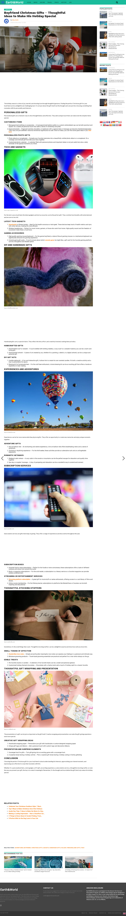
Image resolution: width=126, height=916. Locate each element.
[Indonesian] (117, 122)
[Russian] (107, 125)
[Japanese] (101, 125)
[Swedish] (113, 125)
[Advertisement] (48, 89)
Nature (42, 2)
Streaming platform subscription (19, 579)
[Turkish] (120, 125)
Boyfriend (27, 847)
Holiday (64, 847)
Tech (82, 847)
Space (57, 2)
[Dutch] (104, 122)
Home (29, 2)
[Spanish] (110, 125)
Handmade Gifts (55, 847)
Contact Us (102, 913)
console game (49, 240)
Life (70, 2)
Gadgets (46, 847)
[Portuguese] (104, 125)
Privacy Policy (93, 913)
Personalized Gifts (73, 847)
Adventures (19, 847)
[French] (110, 122)
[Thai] (117, 125)
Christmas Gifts (36, 847)
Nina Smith (15, 20)
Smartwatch (13, 224)
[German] (113, 122)
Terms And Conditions (114, 913)
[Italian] (120, 122)
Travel (49, 2)
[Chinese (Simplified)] (101, 122)
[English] (107, 122)
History (64, 2)
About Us (84, 913)
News (35, 2)
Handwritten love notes (16, 654)
